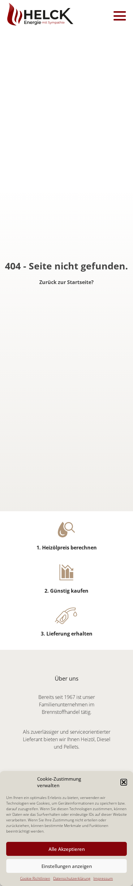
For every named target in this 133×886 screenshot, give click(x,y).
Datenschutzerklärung (71, 878)
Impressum (103, 878)
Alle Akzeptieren (67, 849)
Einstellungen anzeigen (66, 866)
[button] (124, 782)
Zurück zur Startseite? (66, 282)
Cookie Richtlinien (35, 878)
